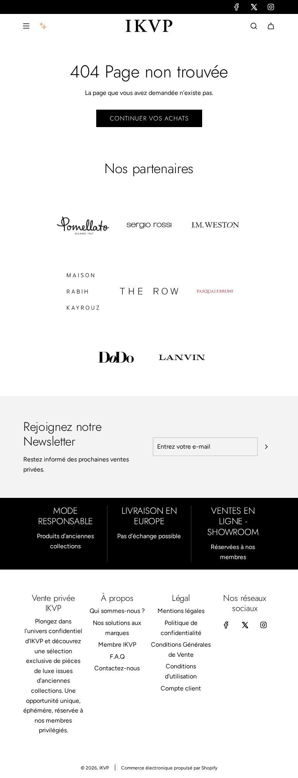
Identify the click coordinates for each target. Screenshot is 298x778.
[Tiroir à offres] (43, 25)
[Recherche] (253, 25)
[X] (253, 7)
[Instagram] (270, 7)
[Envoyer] (266, 446)
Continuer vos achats (149, 118)
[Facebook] (236, 7)
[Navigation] (26, 25)
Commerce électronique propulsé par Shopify (169, 768)
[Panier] (270, 25)
